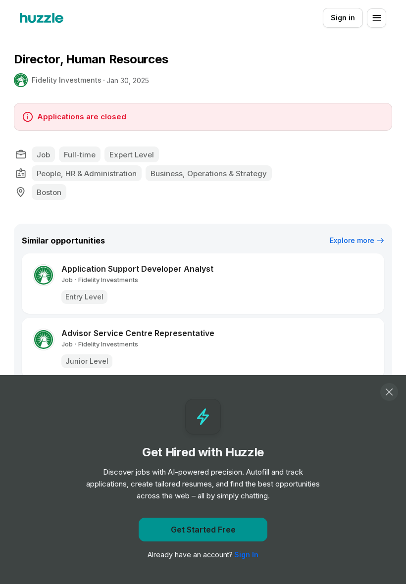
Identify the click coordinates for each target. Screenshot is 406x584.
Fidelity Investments (67, 80)
